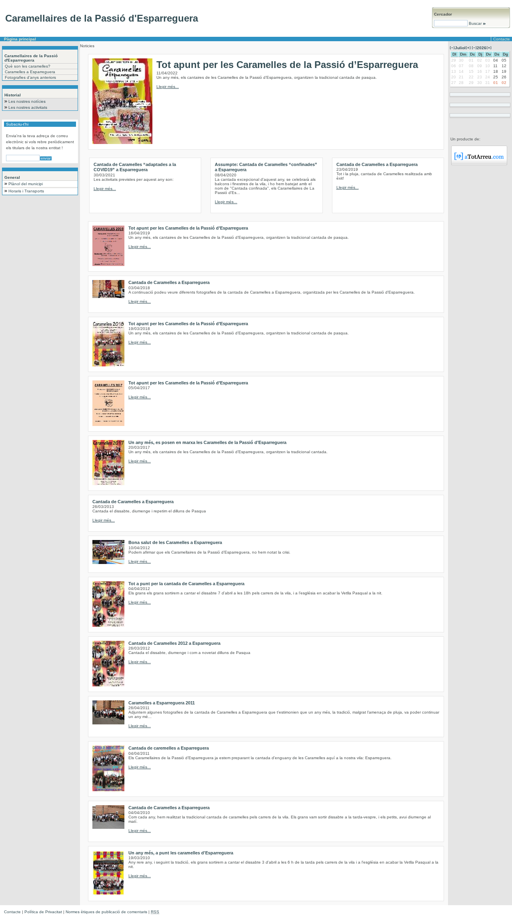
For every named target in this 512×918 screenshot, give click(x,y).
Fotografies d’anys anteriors (30, 77)
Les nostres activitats (27, 107)
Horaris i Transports (26, 191)
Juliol (460, 48)
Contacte (501, 39)
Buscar (475, 23)
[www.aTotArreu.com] (479, 164)
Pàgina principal (20, 39)
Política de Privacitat (43, 912)
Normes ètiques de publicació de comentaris (106, 912)
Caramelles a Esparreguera (30, 72)
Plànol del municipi (25, 184)
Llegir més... (167, 86)
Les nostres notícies (27, 101)
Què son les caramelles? (27, 66)
